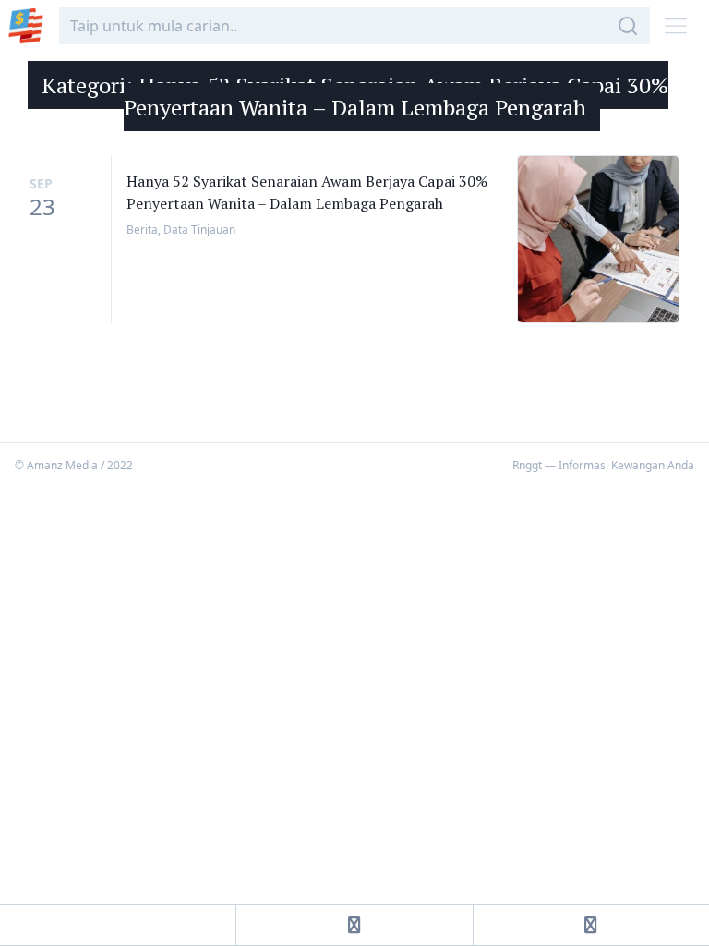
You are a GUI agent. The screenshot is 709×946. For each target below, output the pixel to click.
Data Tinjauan (199, 229)
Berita (142, 229)
